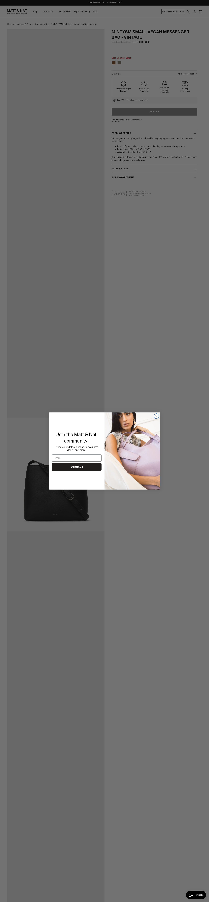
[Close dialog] (156, 416)
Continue (77, 467)
